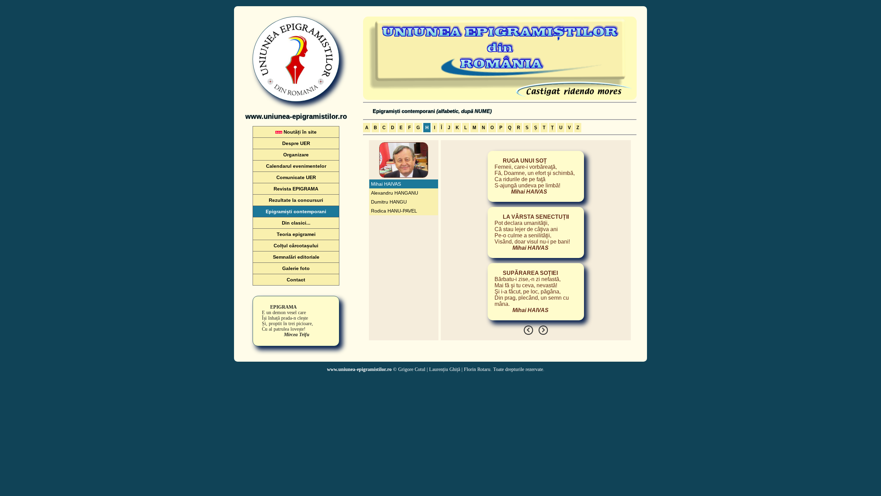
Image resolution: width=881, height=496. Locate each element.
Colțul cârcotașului (296, 245)
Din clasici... (296, 223)
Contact (296, 279)
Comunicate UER (296, 177)
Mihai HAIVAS (386, 184)
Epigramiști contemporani (296, 211)
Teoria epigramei (296, 234)
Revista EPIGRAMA (296, 189)
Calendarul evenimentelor (296, 166)
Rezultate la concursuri (296, 200)
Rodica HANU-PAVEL (394, 211)
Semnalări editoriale (296, 257)
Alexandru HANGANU (394, 193)
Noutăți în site (299, 132)
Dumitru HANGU (389, 202)
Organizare (296, 154)
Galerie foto (296, 268)
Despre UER (296, 143)
